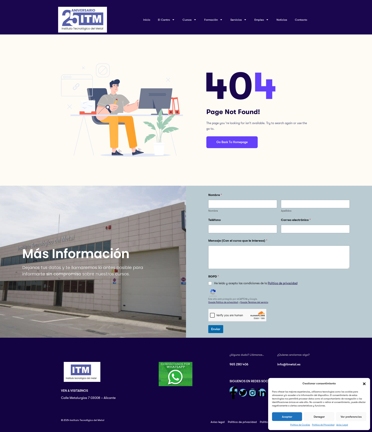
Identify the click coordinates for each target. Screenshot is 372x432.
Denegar (319, 416)
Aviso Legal (342, 424)
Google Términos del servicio (254, 302)
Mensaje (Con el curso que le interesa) (237, 240)
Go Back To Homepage (232, 142)
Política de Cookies (300, 424)
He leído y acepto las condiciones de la (255, 283)
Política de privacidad (282, 283)
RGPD (213, 276)
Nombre (213, 210)
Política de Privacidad (323, 424)
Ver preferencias (351, 416)
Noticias (281, 19)
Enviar (215, 329)
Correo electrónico (296, 220)
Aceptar (287, 416)
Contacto (301, 19)
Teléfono (214, 220)
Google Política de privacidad (223, 302)
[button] (364, 384)
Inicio (146, 19)
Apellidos (286, 210)
